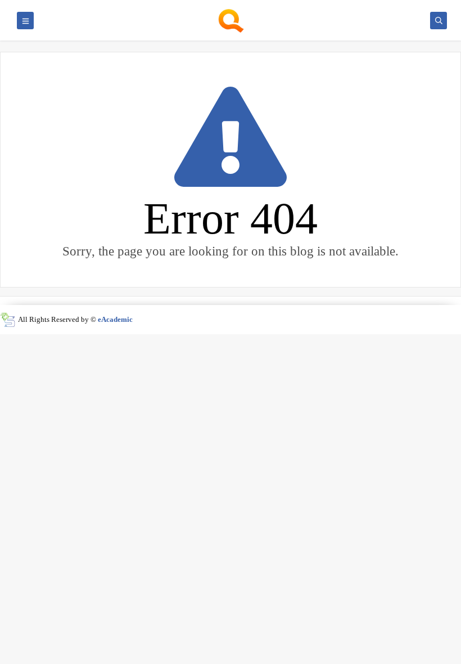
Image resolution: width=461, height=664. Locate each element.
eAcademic (115, 319)
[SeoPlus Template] (7, 319)
